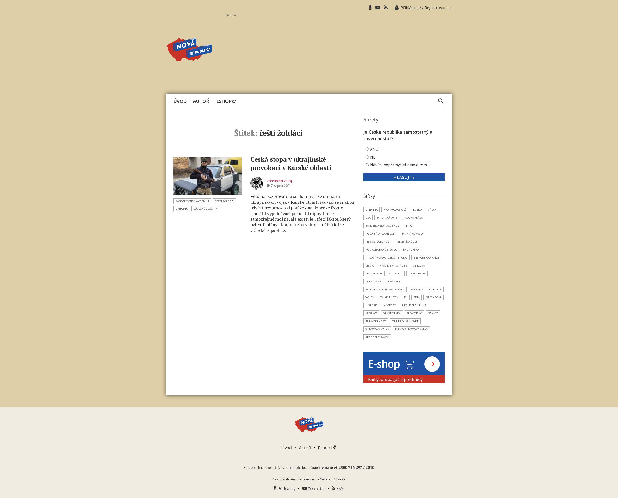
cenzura (419, 265)
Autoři (202, 101)
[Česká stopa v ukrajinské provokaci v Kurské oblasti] (207, 176)
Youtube (316, 488)
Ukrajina (182, 208)
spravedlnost (375, 321)
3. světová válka (377, 329)
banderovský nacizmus (192, 201)
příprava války (413, 233)
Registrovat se (438, 7)
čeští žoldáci (224, 201)
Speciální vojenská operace (384, 289)
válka (432, 209)
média (369, 265)
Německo (389, 305)
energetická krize (426, 257)
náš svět (394, 281)
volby (369, 297)
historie (371, 305)
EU (405, 297)
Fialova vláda (413, 217)
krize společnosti (378, 241)
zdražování (373, 281)
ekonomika (411, 249)
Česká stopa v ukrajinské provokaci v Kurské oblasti (290, 163)
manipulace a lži (395, 209)
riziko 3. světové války (411, 329)
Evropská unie (387, 217)
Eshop (224, 101)
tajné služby (389, 297)
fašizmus (416, 289)
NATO (408, 225)
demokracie (416, 273)
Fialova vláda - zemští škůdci (386, 257)
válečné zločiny (205, 208)
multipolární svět (405, 321)
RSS (339, 488)
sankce (433, 313)
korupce (435, 289)
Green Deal (434, 297)
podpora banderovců (381, 249)
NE (372, 157)
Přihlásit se (411, 7)
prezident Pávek (377, 337)
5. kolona (395, 273)
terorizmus (373, 273)
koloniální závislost (380, 233)
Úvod (180, 101)
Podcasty (285, 488)
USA (368, 217)
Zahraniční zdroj (279, 181)
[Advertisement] (339, 51)
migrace (371, 313)
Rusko (417, 209)
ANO (374, 149)
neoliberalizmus (414, 305)
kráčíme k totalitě (393, 265)
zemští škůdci (407, 241)
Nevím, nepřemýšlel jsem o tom (398, 164)
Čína (417, 297)
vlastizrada (392, 313)
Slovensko (414, 313)
